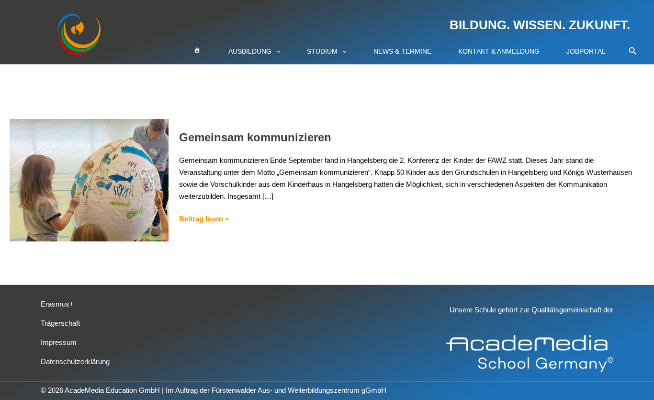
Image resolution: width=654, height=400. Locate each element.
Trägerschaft (60, 323)
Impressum (59, 342)
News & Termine (402, 51)
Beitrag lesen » (204, 218)
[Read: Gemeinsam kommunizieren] (89, 179)
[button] (275, 51)
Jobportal (586, 51)
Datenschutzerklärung (75, 361)
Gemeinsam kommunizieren (255, 137)
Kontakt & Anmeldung (499, 51)
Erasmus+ (57, 304)
